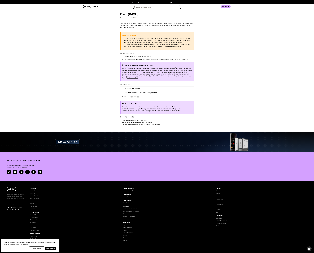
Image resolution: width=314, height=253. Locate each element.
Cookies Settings (36, 248)
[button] (309, 248)
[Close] (56, 240)
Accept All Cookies (50, 248)
